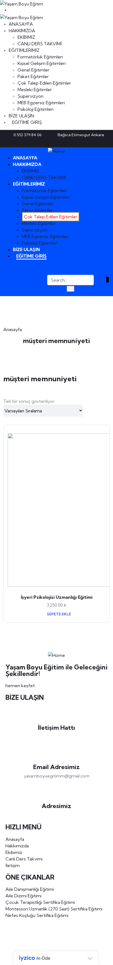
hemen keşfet (20, 685)
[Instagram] (105, 142)
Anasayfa (12, 329)
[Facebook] (87, 142)
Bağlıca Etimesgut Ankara (56, 815)
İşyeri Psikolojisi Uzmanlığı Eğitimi (56, 597)
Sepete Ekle (58, 614)
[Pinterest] (96, 142)
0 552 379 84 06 (56, 737)
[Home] (56, 150)
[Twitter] (78, 142)
